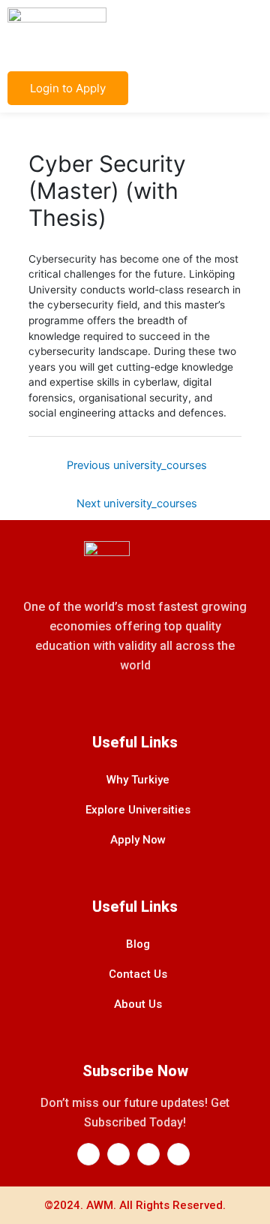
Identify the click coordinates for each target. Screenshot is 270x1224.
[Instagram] (148, 1154)
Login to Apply (68, 88)
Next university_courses (136, 503)
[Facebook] (88, 1154)
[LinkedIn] (118, 1154)
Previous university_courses (137, 465)
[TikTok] (178, 1154)
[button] (250, 31)
